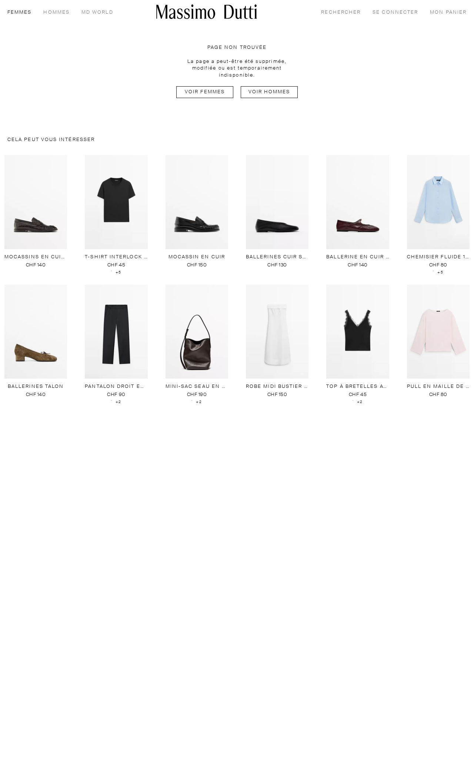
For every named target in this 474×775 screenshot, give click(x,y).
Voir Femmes (205, 92)
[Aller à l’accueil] (206, 11)
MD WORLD (97, 12)
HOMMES (56, 12)
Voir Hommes (269, 92)
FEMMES (19, 12)
